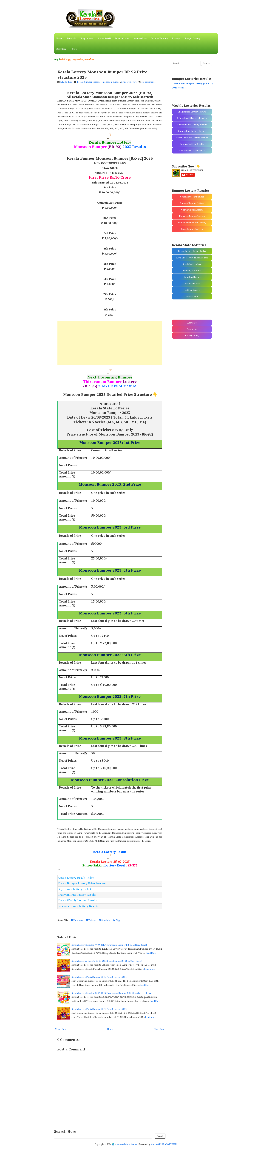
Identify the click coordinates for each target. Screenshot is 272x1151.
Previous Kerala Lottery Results (78, 906)
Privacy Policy (192, 335)
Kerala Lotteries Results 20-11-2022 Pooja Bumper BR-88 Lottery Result (106, 960)
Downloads (62, 48)
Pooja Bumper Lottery (192, 228)
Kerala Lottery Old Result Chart (192, 257)
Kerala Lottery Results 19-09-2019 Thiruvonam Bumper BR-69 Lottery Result (109, 944)
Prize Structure (192, 283)
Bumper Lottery (192, 38)
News (74, 48)
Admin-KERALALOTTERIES (164, 1144)
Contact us (192, 329)
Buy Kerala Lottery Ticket (74, 889)
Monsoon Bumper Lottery (192, 216)
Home (59, 38)
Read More (151, 952)
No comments (149, 81)
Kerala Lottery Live (192, 264)
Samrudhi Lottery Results (192, 150)
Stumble (105, 920)
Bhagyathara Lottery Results (192, 111)
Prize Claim (192, 296)
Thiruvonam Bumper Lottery (192, 222)
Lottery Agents (192, 289)
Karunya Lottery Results (192, 144)
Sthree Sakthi (104, 38)
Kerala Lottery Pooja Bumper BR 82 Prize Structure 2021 (99, 976)
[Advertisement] (109, 343)
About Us (192, 322)
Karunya (176, 38)
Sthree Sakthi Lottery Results (192, 118)
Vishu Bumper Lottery (192, 209)
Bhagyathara (86, 38)
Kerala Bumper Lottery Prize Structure (82, 883)
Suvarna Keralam (159, 38)
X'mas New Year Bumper (192, 196)
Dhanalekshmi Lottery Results (192, 124)
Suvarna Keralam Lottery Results (192, 137)
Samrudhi (71, 38)
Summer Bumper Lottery (192, 203)
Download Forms (192, 276)
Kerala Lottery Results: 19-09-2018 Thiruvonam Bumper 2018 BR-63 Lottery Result (112, 992)
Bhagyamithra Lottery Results (77, 894)
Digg (117, 920)
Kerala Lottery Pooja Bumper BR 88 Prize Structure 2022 (99, 1008)
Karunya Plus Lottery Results (192, 130)
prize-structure (129, 81)
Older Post (159, 1029)
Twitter (92, 920)
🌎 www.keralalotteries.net (125, 1144)
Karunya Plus (140, 38)
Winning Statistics (192, 270)
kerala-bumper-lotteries (89, 81)
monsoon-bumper (111, 81)
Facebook (78, 920)
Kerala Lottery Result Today (76, 877)
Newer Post (61, 1029)
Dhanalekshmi (122, 38)
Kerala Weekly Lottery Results (77, 900)
